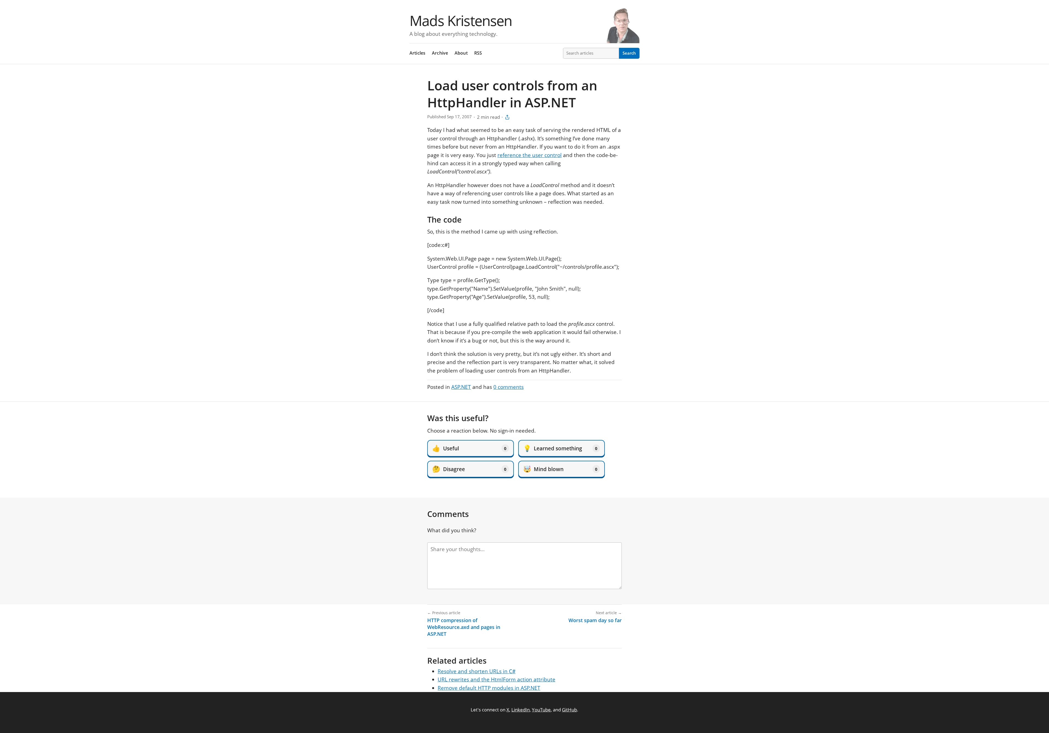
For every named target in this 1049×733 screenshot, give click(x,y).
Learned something (560, 448)
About (461, 53)
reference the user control (529, 155)
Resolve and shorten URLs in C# (476, 671)
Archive (440, 53)
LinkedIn (520, 710)
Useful (469, 448)
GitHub (569, 710)
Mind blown (560, 469)
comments (508, 387)
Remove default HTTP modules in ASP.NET (489, 687)
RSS (478, 53)
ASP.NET (461, 387)
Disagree (469, 469)
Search (629, 53)
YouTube (541, 710)
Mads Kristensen (460, 20)
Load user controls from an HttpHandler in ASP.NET (512, 93)
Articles (417, 53)
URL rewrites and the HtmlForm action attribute (496, 679)
